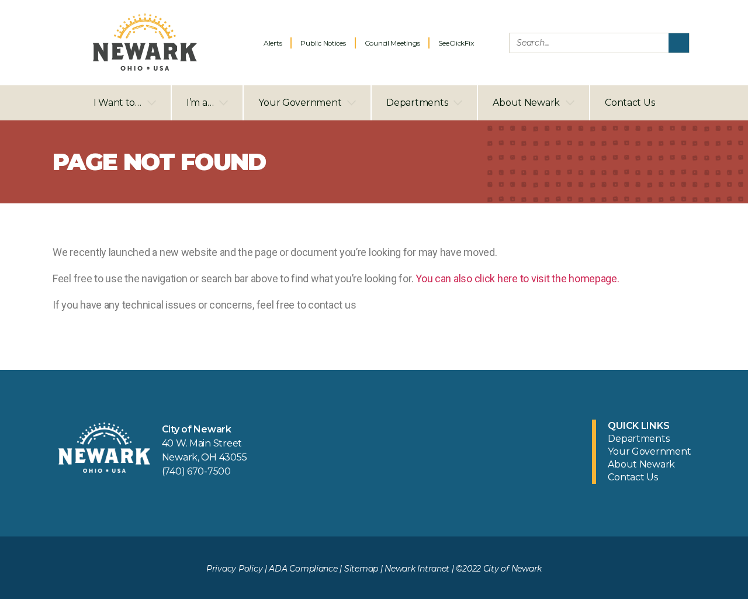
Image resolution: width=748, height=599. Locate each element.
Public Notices (322, 43)
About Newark (526, 102)
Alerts (273, 43)
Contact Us (629, 102)
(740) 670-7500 (196, 471)
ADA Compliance (303, 568)
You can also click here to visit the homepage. (517, 278)
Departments (417, 102)
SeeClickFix (455, 43)
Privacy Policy (234, 568)
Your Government (299, 102)
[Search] (679, 43)
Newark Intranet (417, 568)
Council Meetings (392, 43)
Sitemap (361, 568)
